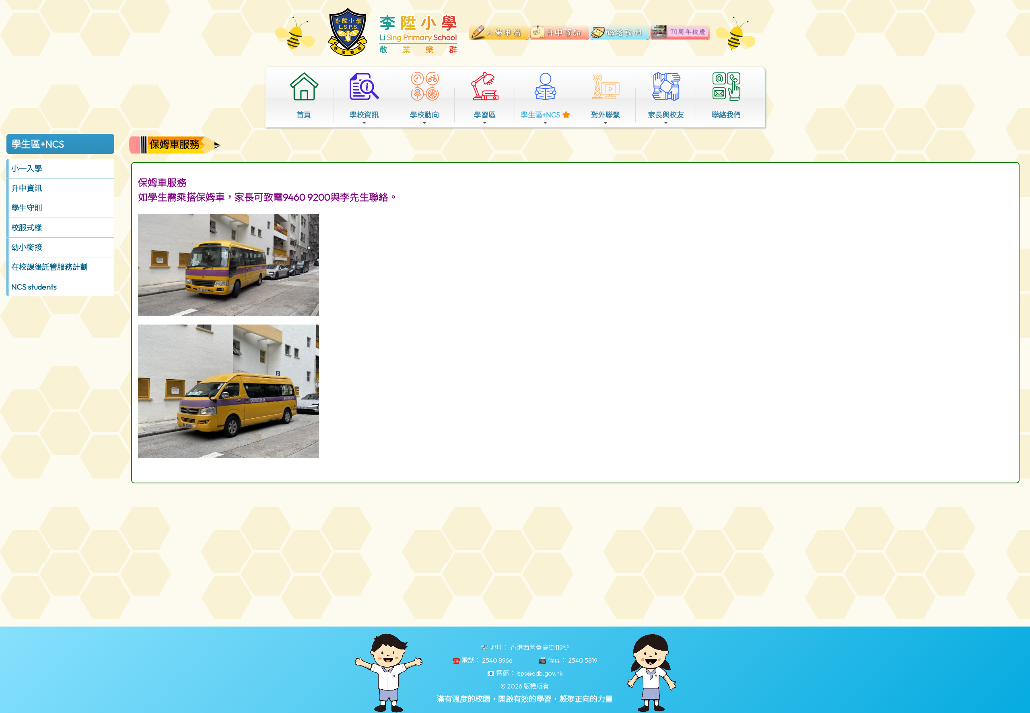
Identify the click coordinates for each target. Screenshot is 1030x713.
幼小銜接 (26, 247)
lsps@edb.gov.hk (539, 673)
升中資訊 (26, 188)
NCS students (34, 287)
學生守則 (26, 208)
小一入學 (26, 168)
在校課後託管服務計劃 (49, 267)
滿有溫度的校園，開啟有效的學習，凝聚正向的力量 (525, 699)
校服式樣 (26, 227)
